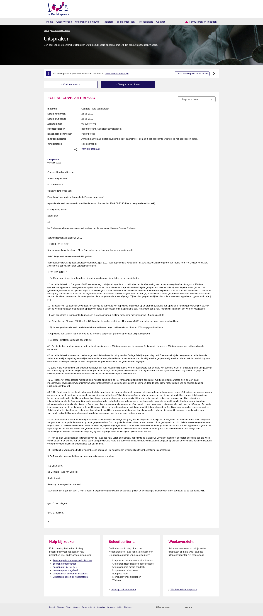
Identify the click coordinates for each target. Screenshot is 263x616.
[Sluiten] (214, 73)
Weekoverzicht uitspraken (184, 589)
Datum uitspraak (56, 113)
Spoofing (101, 607)
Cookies (76, 607)
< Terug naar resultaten (128, 84)
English (52, 607)
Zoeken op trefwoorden (64, 563)
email (178, 607)
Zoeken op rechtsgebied (65, 570)
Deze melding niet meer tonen (192, 73)
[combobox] (197, 99)
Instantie (52, 108)
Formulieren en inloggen (203, 21)
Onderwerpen (64, 21)
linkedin (209, 607)
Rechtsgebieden (56, 128)
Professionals (145, 21)
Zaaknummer (54, 123)
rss (174, 607)
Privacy (69, 607)
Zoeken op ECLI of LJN (65, 567)
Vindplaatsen (54, 143)
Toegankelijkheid (89, 607)
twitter (195, 607)
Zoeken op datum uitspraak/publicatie (72, 560)
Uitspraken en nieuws (87, 21)
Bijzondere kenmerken (59, 133)
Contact (160, 21)
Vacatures (111, 607)
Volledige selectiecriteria (123, 589)
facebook (200, 607)
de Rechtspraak (126, 21)
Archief (119, 607)
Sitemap (60, 607)
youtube (214, 607)
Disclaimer (128, 607)
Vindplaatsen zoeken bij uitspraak (70, 573)
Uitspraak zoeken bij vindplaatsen (70, 576)
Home (49, 21)
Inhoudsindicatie (56, 138)
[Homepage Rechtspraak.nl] (57, 8)
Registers (108, 21)
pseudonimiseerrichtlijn (116, 73)
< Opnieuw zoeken (70, 84)
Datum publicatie (56, 118)
